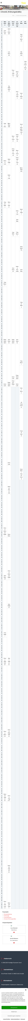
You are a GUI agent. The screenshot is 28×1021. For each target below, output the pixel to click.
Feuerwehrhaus (7, 917)
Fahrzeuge (6, 915)
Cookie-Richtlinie (6, 1019)
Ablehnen (14, 1011)
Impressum (23, 1019)
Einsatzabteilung (8, 914)
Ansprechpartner (5, 984)
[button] (26, 990)
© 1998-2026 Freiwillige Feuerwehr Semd (11, 962)
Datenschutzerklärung (15, 1019)
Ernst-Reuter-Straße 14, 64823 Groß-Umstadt (12, 973)
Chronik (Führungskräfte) (10, 919)
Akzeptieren (14, 1007)
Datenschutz (20, 984)
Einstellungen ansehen (14, 1016)
